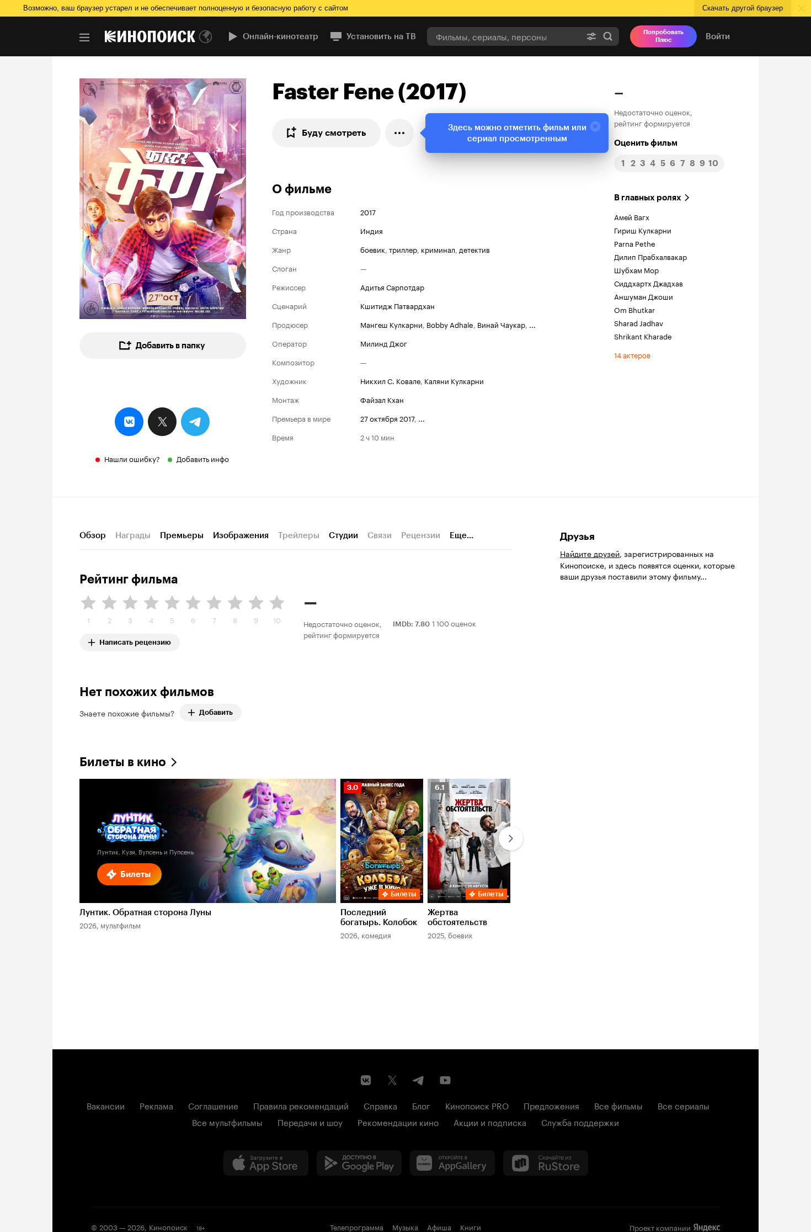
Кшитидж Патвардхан (397, 305)
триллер (403, 248)
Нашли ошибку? (132, 458)
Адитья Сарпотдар (392, 286)
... (532, 324)
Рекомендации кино (398, 1121)
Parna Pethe (634, 242)
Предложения (551, 1105)
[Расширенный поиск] (591, 36)
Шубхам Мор (636, 269)
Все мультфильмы (227, 1121)
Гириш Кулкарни (642, 229)
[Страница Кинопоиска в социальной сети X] (392, 1080)
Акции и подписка (489, 1121)
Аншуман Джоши (643, 295)
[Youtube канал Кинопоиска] (445, 1080)
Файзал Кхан (382, 399)
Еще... (461, 535)
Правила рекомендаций (301, 1105)
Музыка (405, 1226)
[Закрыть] (595, 126)
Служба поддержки (580, 1121)
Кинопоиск (168, 1226)
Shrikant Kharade (643, 335)
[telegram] (195, 421)
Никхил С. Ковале (390, 380)
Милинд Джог (383, 342)
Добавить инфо (203, 458)
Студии (343, 535)
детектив (474, 248)
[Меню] (84, 37)
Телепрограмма (356, 1226)
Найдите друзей (590, 553)
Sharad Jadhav (638, 322)
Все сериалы (683, 1105)
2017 (368, 211)
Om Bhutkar (634, 309)
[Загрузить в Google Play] (359, 1163)
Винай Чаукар (501, 324)
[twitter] (162, 421)
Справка (380, 1105)
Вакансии (106, 1105)
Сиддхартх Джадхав (648, 282)
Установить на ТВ (381, 36)
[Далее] (511, 838)
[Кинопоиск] (150, 36)
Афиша (439, 1226)
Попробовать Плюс (663, 36)
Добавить (216, 712)
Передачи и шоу (310, 1121)
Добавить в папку (170, 346)
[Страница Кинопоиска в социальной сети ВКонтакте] (365, 1080)
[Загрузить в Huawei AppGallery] (452, 1163)
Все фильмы (618, 1105)
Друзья (577, 536)
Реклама (156, 1105)
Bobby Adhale (449, 324)
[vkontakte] (129, 421)
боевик (372, 248)
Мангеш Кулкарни (391, 324)
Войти (718, 36)
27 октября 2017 (387, 417)
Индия (371, 230)
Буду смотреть (334, 133)
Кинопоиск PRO (477, 1105)
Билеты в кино (122, 762)
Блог (421, 1105)
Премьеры (182, 535)
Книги (470, 1226)
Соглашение (213, 1105)
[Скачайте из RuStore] (545, 1163)
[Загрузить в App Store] (265, 1163)
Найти (608, 36)
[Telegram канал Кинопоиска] (418, 1080)
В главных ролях (647, 198)
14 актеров (632, 354)
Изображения (241, 535)
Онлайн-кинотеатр (280, 36)
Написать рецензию (135, 640)
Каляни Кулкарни (454, 380)
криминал (438, 248)
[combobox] (503, 36)
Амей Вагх (631, 216)
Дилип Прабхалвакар (650, 256)
